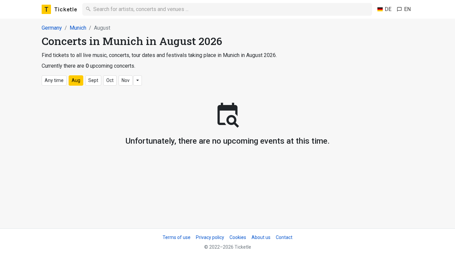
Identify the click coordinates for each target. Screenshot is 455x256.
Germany (52, 28)
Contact (284, 237)
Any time (54, 80)
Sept (93, 80)
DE (388, 9)
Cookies (237, 237)
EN (407, 9)
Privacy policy (210, 237)
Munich (78, 28)
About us (260, 237)
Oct (110, 80)
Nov (126, 80)
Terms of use (177, 237)
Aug (76, 80)
